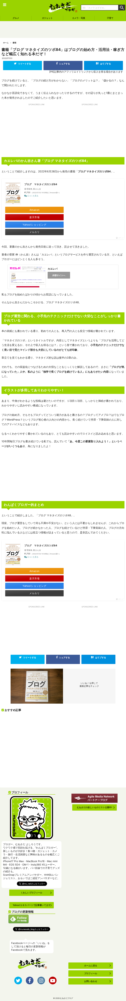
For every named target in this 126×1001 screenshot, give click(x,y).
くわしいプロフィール (31, 892)
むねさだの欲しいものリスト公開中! (94, 807)
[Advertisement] (63, 30)
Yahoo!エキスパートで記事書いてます (31, 905)
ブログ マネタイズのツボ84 (40, 184)
